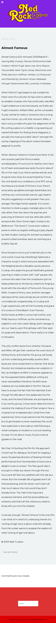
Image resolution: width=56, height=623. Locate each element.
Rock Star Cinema (10, 552)
